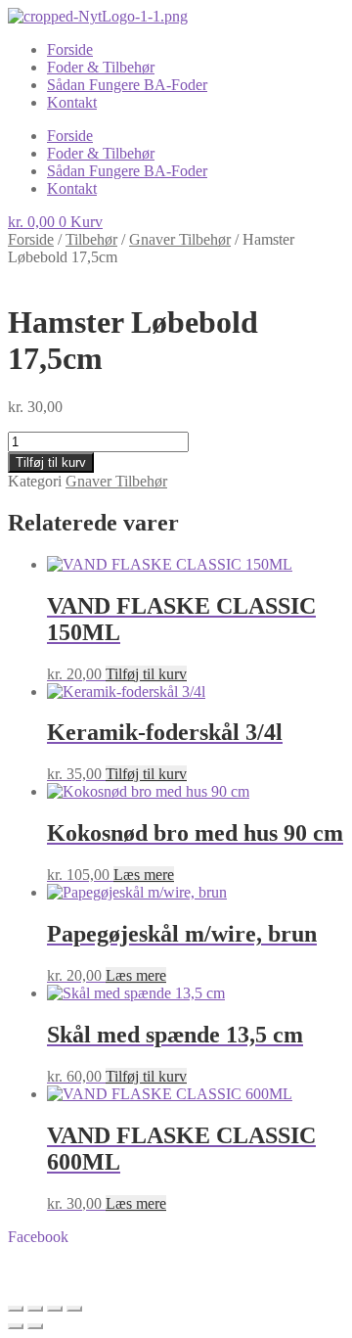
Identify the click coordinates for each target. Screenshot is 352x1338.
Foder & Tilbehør (100, 67)
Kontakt (72, 102)
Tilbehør (91, 239)
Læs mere (143, 874)
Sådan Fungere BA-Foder (127, 84)
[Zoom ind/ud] (15, 1309)
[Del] (55, 1309)
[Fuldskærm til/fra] (35, 1309)
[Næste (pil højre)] (35, 1326)
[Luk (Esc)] (74, 1309)
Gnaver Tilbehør (180, 239)
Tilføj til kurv (51, 462)
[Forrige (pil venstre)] (15, 1326)
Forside (70, 49)
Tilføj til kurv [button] (146, 674)
